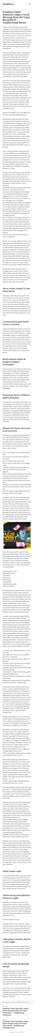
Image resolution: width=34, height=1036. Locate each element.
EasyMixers (8, 4)
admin (14, 1002)
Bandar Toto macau (24, 1002)
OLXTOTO (22, 1032)
